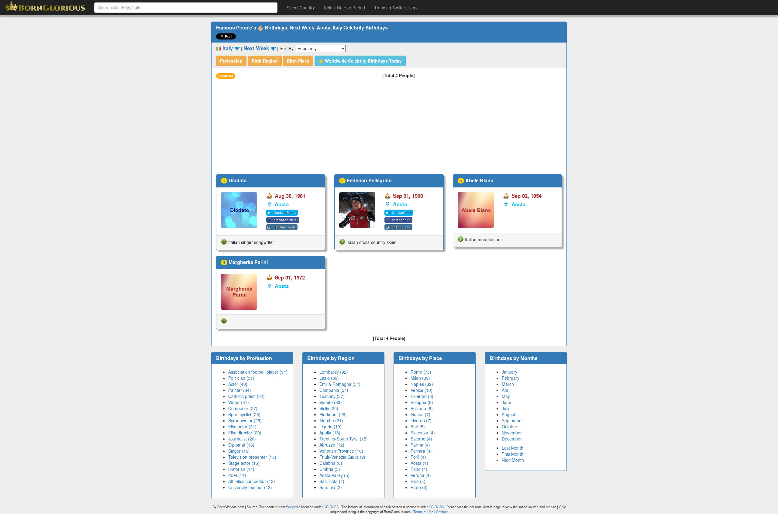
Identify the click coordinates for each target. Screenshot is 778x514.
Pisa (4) (418, 481)
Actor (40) (237, 384)
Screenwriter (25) (245, 420)
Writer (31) (238, 402)
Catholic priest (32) (246, 396)
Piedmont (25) (333, 414)
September (512, 420)
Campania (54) (333, 390)
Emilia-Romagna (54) (339, 384)
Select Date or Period (344, 8)
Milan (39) (420, 378)
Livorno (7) (421, 420)
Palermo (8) (422, 396)
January (509, 372)
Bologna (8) (422, 402)
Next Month (513, 460)
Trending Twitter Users (396, 8)
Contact (442, 511)
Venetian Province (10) (341, 451)
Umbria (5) (329, 469)
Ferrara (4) (421, 451)
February (510, 378)
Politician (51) (241, 378)
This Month (512, 454)
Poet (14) (237, 475)
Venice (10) (421, 390)
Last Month (512, 448)
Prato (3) (419, 487)
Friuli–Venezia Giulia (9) (342, 457)
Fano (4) (419, 469)
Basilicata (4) (331, 481)
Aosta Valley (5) (334, 475)
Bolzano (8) (422, 408)
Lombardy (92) (333, 372)
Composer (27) (242, 408)
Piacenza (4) (423, 433)
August (508, 414)
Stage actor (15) (244, 463)
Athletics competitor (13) (251, 481)
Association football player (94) (257, 372)
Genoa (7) (420, 414)
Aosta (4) (419, 463)
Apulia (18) (329, 433)
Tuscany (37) (332, 396)
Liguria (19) (330, 426)
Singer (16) (239, 451)
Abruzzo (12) (331, 445)
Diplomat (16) (241, 445)
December (512, 439)
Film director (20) (244, 433)
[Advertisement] (389, 128)
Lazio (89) (329, 378)
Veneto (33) (330, 402)
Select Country (301, 8)
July (505, 408)
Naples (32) (422, 384)
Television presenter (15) (252, 457)
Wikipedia (293, 506)
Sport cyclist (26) (244, 414)
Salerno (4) (421, 439)
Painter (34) (239, 390)
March (508, 384)
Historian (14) (241, 469)
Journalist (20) (242, 439)
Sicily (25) (328, 408)
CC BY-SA (331, 506)
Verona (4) (421, 475)
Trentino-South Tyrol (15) (343, 439)
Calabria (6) (330, 463)
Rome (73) (421, 372)
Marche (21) (331, 420)
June (506, 402)
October (509, 426)
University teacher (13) (250, 487)
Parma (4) (420, 445)
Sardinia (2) (330, 487)
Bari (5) (418, 426)
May (506, 396)
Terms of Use (423, 511)
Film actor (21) (242, 426)
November (512, 433)
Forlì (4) (418, 457)
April (506, 390)
